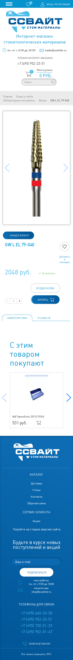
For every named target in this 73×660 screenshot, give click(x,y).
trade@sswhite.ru (56, 50)
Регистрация (62, 4)
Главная (7, 96)
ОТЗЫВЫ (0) (43, 318)
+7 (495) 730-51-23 (36, 625)
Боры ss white (24, 96)
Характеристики (17, 318)
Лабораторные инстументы (19, 100)
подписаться (36, 572)
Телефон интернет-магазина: (35, 58)
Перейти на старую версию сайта (36, 529)
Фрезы (43, 100)
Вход (50, 4)
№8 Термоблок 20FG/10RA (28, 416)
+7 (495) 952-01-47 (36, 631)
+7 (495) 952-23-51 (31, 63)
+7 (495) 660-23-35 (36, 613)
